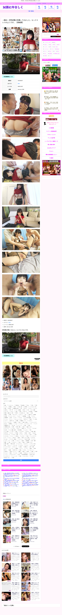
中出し (45, 53)
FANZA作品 (44, 3)
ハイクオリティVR (47, 42)
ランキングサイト (57, 3)
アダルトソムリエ (51, 134)
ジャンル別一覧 (50, 3)
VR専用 (45, 55)
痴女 (4, 499)
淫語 (58, 44)
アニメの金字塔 (51, 137)
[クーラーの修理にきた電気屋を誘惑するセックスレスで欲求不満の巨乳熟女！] (7, 371)
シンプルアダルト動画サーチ (51, 141)
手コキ (45, 51)
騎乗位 (54, 42)
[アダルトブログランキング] (48, 65)
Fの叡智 (51, 157)
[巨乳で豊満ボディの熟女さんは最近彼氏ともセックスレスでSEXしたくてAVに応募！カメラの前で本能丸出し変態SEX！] (25, 371)
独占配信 (50, 53)
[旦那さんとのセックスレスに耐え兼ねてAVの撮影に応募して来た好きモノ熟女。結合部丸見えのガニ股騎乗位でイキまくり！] (35, 371)
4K (54, 51)
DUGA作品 (39, 3)
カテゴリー (5, 398)
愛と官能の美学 (51, 144)
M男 (50, 46)
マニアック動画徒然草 (51, 131)
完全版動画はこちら (8, 76)
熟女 (19, 83)
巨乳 (54, 44)
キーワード (5, 394)
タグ (4, 403)
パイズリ (45, 46)
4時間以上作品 (57, 53)
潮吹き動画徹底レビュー (51, 154)
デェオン (51, 151)
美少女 (50, 51)
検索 (21, 460)
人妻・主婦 (55, 46)
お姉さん (45, 44)
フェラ (50, 55)
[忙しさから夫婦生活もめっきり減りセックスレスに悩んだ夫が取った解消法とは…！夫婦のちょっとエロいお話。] (16, 371)
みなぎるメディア (51, 147)
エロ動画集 (51, 127)
